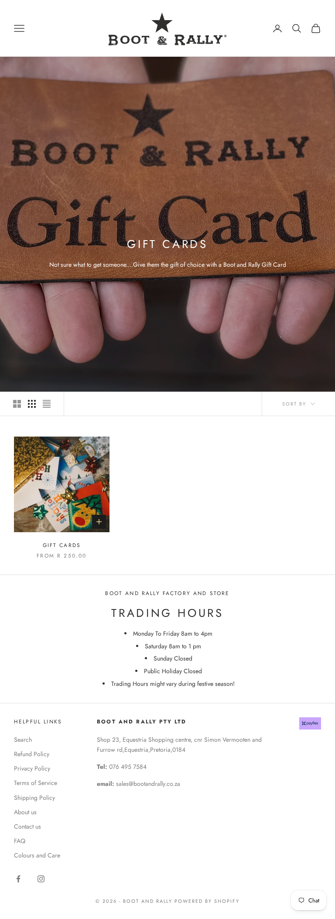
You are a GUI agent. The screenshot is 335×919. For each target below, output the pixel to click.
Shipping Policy (34, 797)
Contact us (27, 826)
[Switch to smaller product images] (32, 404)
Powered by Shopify (206, 901)
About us (25, 812)
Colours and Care (37, 855)
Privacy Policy (32, 768)
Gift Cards (62, 545)
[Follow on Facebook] (18, 878)
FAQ (19, 840)
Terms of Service (35, 782)
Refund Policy (31, 754)
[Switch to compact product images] (47, 404)
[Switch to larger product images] (17, 404)
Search (23, 739)
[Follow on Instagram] (41, 878)
